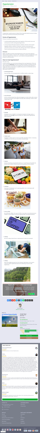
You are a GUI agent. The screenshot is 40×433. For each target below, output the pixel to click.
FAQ (21, 415)
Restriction (23, 417)
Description (23, 414)
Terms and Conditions (6, 419)
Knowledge (4, 415)
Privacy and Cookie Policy (6, 423)
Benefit (22, 419)
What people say (6, 345)
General (15, 6)
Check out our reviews (20, 399)
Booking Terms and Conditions (7, 417)
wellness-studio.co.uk (20, 309)
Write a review (29, 335)
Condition (22, 421)
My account (23, 404)
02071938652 (22, 317)
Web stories (4, 421)
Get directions (29, 338)
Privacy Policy (23, 406)
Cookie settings (3, 431)
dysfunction (12, 64)
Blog (12, 6)
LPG (13, 115)
